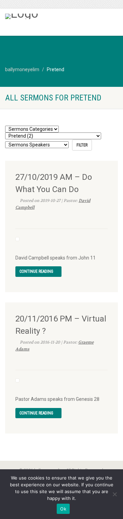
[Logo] (41, 16)
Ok (63, 509)
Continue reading (36, 271)
